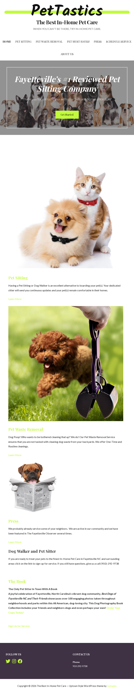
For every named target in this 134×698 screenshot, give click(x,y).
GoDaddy (112, 686)
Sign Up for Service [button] (19, 626)
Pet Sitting (23, 41)
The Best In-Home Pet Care (67, 22)
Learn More (14, 298)
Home (7, 41)
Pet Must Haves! (78, 41)
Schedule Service (118, 41)
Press (98, 41)
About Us (67, 54)
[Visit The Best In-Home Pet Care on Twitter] (8, 662)
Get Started (67, 114)
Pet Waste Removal (49, 41)
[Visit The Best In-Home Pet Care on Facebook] (20, 662)
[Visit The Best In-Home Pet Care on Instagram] (14, 662)
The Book (17, 581)
